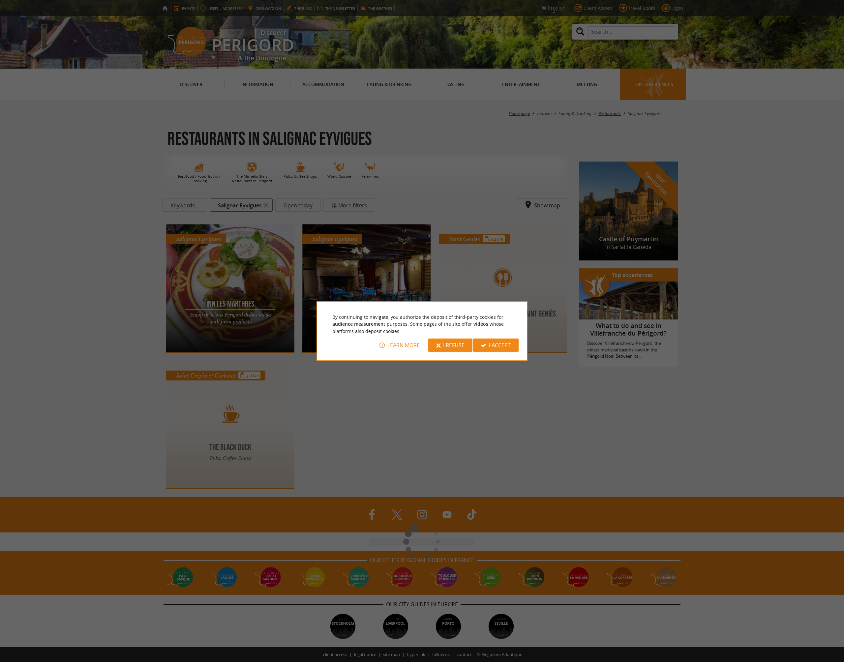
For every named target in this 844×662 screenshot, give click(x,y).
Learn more (403, 345)
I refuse (454, 345)
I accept (500, 345)
